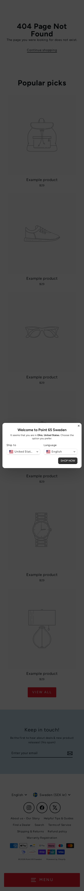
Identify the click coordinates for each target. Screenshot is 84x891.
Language (50, 445)
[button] (23, 451)
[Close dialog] (79, 426)
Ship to (11, 445)
